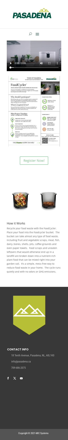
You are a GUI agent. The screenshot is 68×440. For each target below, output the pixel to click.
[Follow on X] (14, 378)
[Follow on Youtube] (21, 378)
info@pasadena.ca (21, 361)
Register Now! (34, 160)
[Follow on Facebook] (8, 378)
